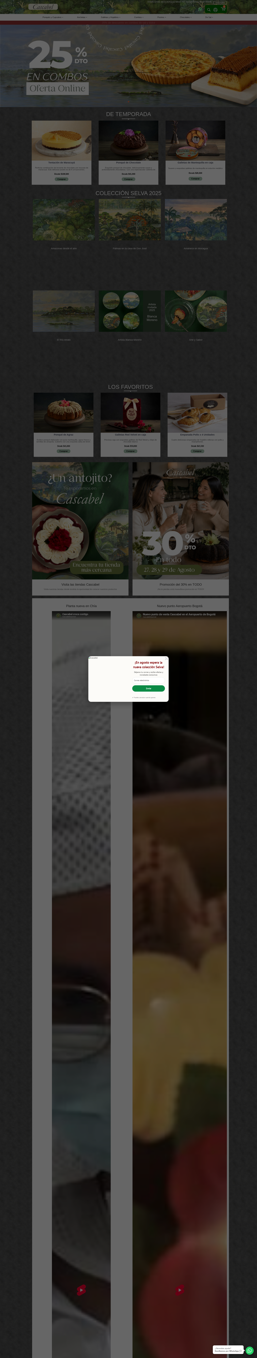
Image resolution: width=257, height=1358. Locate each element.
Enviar (148, 688)
